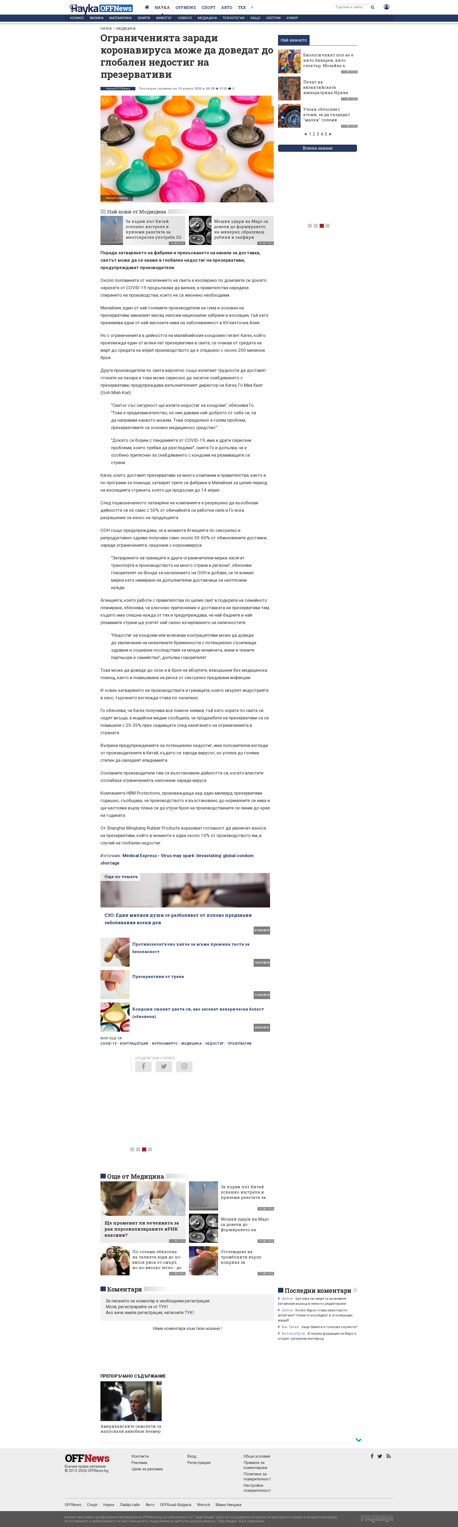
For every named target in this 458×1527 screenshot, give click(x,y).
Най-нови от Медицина (136, 211)
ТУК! (189, 1312)
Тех (242, 7)
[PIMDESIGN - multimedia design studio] (374, 1520)
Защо (255, 18)
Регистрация (198, 1462)
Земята (143, 18)
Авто (226, 7)
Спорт (208, 7)
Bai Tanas (290, 1327)
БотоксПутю (293, 1333)
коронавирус (165, 1043)
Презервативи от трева (158, 976)
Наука (162, 7)
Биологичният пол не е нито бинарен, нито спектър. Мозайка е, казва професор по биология (328, 65)
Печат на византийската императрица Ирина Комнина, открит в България (325, 92)
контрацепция (134, 1043)
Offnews (185, 7)
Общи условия (257, 1456)
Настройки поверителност (257, 1488)
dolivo (287, 1299)
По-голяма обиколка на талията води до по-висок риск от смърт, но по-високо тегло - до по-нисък (157, 1262)
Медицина (207, 18)
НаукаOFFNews (118, 88)
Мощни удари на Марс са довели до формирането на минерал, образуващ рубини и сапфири (241, 229)
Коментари (124, 1289)
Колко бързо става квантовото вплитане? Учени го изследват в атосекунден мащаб (315, 1315)
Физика (97, 18)
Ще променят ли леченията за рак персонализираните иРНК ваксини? (141, 1229)
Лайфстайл (130, 1504)
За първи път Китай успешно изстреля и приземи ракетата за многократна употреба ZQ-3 (154, 232)
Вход (191, 1456)
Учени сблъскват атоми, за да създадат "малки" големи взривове (326, 117)
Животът (164, 18)
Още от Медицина (135, 1176)
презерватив (240, 1043)
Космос (77, 18)
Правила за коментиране (255, 1465)
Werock (203, 1504)
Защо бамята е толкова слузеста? (329, 1327)
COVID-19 (108, 1043)
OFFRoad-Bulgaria (175, 1504)
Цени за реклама (147, 1469)
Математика (120, 18)
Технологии (234, 18)
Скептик (273, 18)
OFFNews (73, 1504)
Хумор (292, 18)
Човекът (184, 18)
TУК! (163, 1306)
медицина (191, 1043)
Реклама (139, 1462)
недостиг (214, 1043)
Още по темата (121, 876)
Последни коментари (318, 1290)
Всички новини (317, 148)
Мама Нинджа (228, 1504)
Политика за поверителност (257, 1476)
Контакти (140, 1456)
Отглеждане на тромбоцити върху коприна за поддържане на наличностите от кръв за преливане (245, 1265)
